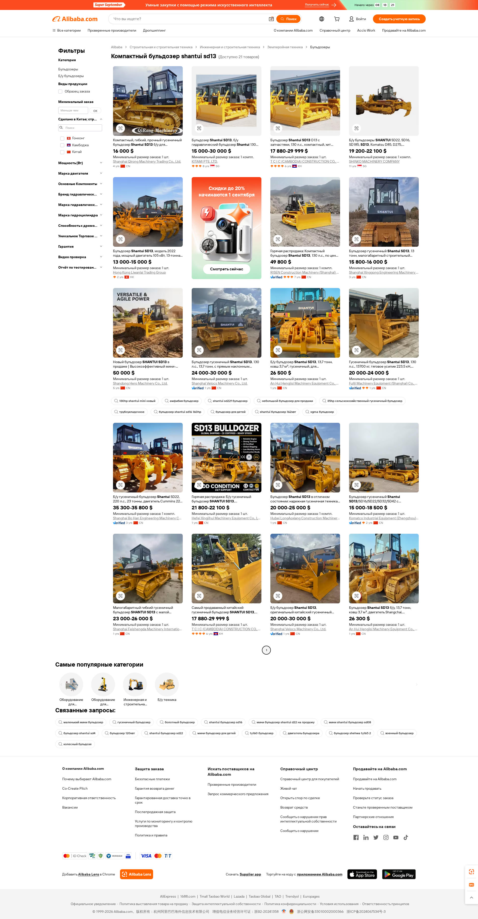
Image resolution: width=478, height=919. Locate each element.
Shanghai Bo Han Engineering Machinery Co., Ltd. (148, 518)
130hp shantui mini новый (137, 401)
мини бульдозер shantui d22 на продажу (285, 722)
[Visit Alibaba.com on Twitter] (376, 837)
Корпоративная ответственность (89, 798)
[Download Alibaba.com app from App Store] (362, 874)
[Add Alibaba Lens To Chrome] (136, 874)
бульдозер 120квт (122, 733)
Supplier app (250, 874)
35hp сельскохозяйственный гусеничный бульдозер (364, 401)
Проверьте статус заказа (373, 798)
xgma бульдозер (322, 412)
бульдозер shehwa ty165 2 (352, 733)
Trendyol (292, 896)
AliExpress (168, 896)
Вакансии (70, 807)
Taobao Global (259, 896)
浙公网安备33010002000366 (320, 912)
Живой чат (288, 788)
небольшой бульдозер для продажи (287, 401)
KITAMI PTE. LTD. (205, 161)
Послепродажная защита (155, 812)
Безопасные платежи (152, 779)
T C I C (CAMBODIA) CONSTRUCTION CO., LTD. (305, 161)
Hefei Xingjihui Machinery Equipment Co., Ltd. (226, 518)
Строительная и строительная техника (161, 47)
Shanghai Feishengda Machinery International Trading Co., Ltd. (148, 629)
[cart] (338, 20)
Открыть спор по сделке (300, 798)
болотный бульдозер (180, 722)
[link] (471, 871)
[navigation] (80, 349)
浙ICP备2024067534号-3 (366, 912)
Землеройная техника (285, 47)
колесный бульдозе (77, 744)
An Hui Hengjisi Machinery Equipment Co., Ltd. (305, 383)
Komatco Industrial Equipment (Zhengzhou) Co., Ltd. (384, 518)
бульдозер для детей (230, 412)
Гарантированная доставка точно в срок (162, 800)
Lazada (239, 896)
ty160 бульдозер (261, 733)
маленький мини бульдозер (83, 722)
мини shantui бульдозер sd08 (350, 722)
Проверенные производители (232, 784)
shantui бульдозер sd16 (225, 722)
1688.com (187, 896)
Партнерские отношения (373, 817)
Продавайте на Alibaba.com (375, 779)
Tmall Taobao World (215, 896)
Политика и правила (151, 835)
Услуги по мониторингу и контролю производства (163, 823)
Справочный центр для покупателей (309, 779)
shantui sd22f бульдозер (230, 401)
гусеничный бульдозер (134, 722)
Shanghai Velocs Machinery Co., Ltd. (219, 383)
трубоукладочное (131, 412)
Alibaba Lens (88, 874)
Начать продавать (367, 788)
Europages (311, 896)
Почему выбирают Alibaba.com (86, 779)
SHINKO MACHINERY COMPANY (374, 161)
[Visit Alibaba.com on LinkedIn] (366, 837)
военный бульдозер (399, 733)
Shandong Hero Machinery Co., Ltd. (140, 383)
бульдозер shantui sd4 (79, 733)
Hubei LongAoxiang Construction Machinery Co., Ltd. (305, 518)
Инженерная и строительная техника (230, 47)
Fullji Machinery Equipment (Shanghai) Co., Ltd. (384, 383)
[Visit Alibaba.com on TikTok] (406, 837)
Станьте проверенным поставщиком (383, 807)
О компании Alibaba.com (83, 769)
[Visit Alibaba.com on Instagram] (386, 837)
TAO (278, 896)
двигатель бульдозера (303, 733)
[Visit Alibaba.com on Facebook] (356, 837)
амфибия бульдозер (184, 401)
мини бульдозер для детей (216, 733)
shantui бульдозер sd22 (166, 733)
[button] (271, 19)
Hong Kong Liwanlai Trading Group (139, 272)
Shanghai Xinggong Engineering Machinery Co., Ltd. (384, 272)
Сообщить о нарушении (299, 831)
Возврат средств (294, 807)
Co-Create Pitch (75, 788)
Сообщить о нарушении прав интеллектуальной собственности (308, 819)
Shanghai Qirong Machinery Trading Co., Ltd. (147, 161)
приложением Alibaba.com (319, 874)
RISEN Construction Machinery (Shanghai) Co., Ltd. (305, 272)
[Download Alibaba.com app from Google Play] (399, 874)
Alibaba (116, 47)
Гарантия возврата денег (155, 788)
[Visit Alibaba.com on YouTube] (396, 837)
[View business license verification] (284, 911)
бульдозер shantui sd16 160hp (180, 412)
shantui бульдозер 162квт (278, 412)
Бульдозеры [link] (320, 47)
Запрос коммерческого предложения (238, 794)
